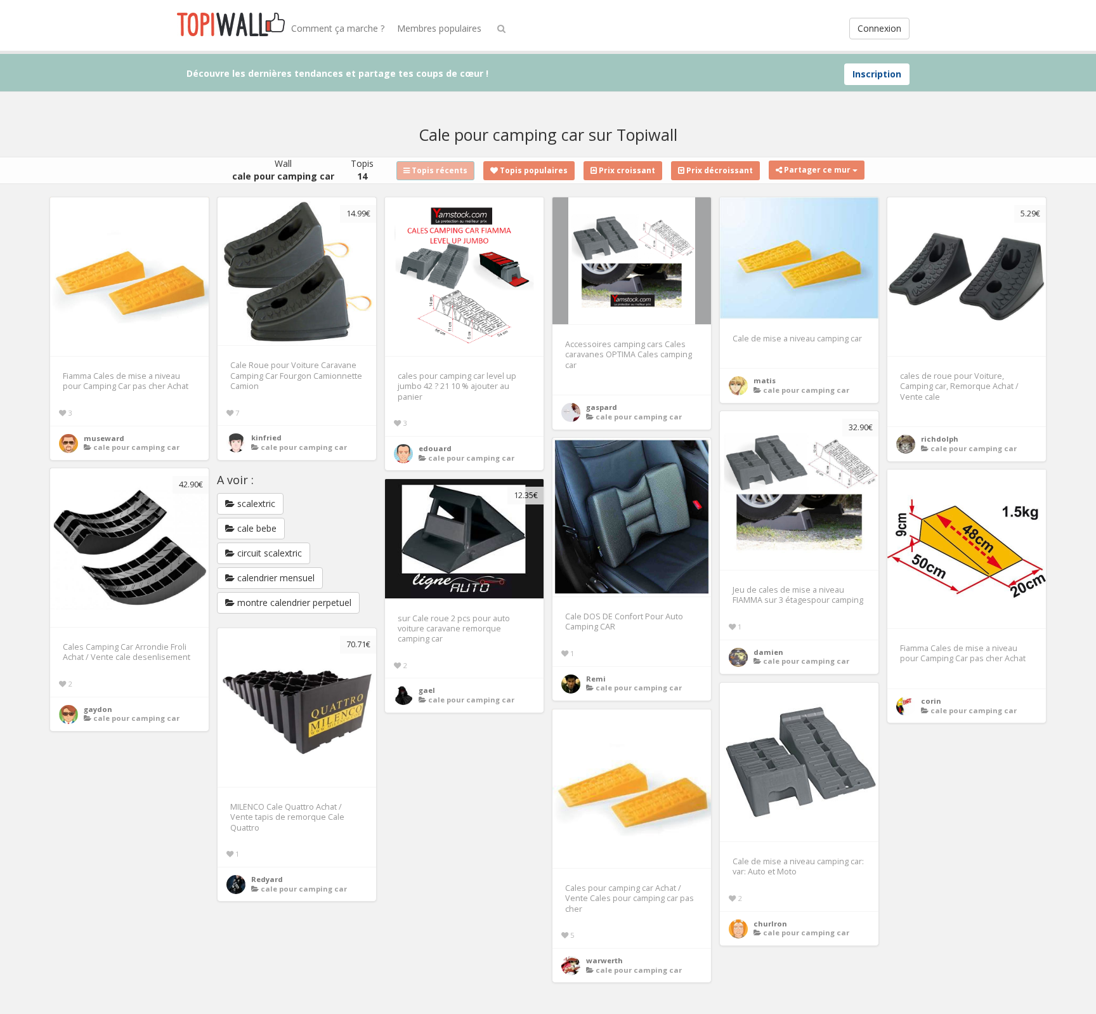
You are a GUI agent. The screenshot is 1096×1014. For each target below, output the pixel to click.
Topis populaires (533, 170)
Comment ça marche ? (337, 28)
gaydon (98, 709)
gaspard (601, 407)
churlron (770, 923)
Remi (596, 678)
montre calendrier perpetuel (293, 602)
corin (931, 701)
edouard (435, 448)
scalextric (255, 503)
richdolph (939, 439)
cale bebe (256, 528)
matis (765, 380)
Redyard (267, 879)
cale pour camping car (136, 447)
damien (768, 652)
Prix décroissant (718, 170)
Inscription (876, 74)
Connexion (879, 28)
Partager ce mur (817, 169)
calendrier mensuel (275, 578)
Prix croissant (626, 170)
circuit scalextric (268, 553)
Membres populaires (439, 28)
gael (427, 690)
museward (104, 438)
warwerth (604, 960)
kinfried (266, 437)
